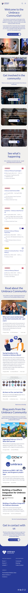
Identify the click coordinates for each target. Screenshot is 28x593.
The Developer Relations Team (9, 572)
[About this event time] (21, 173)
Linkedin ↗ (4, 565)
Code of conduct (19, 565)
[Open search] (22, 3)
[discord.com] (25, 590)
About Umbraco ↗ (6, 574)
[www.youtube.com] (18, 590)
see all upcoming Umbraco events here (15, 161)
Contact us (4, 576)
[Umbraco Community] (5, 3)
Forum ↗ (4, 561)
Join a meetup (13, 141)
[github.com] (23, 590)
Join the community (13, 34)
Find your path (13, 120)
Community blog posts (21, 519)
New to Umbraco (13, 99)
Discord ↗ (4, 563)
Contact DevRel (13, 539)
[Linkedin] (20, 590)
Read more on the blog (20, 404)
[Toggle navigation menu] (25, 3)
